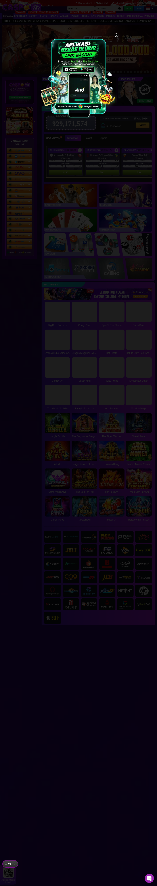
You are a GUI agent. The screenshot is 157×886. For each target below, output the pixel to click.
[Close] (116, 35)
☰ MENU (10, 863)
